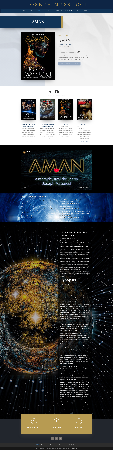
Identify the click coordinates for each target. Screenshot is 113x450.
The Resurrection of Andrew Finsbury (49, 444)
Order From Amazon (34, 427)
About (30, 10)
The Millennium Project (64, 444)
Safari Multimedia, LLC (74, 448)
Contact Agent (56, 427)
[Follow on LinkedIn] (60, 438)
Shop (77, 10)
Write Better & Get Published (64, 10)
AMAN (37, 444)
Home (23, 10)
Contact (85, 10)
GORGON (73, 444)
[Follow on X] (56, 438)
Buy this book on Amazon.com (69, 64)
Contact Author (79, 427)
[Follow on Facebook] (52, 438)
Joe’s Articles (48, 10)
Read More (28, 141)
